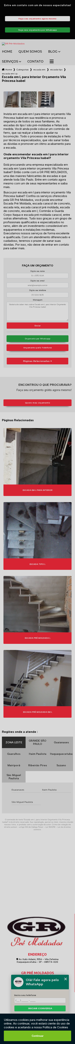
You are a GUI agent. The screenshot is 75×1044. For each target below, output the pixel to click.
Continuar (37, 1035)
